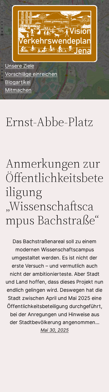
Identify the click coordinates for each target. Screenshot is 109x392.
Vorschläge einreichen (31, 74)
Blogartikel (17, 82)
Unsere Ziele (19, 66)
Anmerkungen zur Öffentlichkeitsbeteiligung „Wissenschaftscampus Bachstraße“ (54, 191)
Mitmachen (18, 90)
